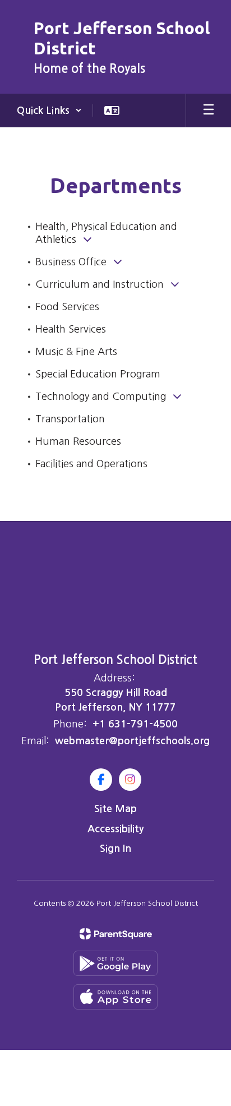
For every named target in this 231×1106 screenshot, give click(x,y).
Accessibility (115, 829)
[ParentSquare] (116, 933)
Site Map (115, 809)
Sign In (115, 849)
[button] (49, 110)
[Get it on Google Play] (115, 963)
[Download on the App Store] (115, 997)
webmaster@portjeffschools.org (132, 741)
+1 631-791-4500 (135, 724)
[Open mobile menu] (208, 110)
